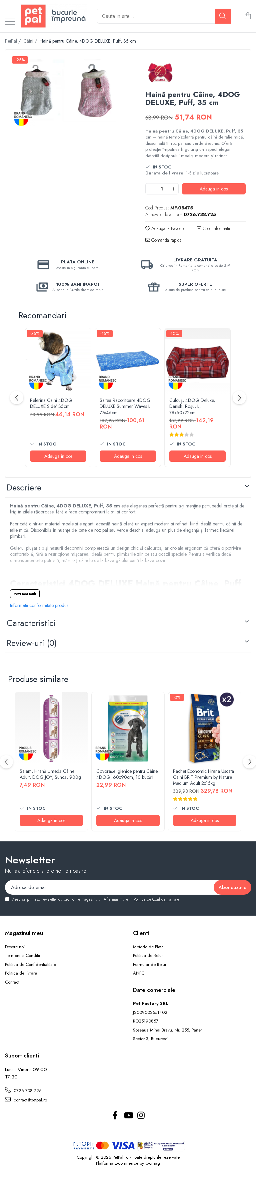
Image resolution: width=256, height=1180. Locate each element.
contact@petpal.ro (29, 1100)
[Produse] (10, 22)
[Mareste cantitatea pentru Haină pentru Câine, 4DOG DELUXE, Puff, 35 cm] (174, 188)
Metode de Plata (148, 947)
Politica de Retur (148, 956)
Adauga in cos (214, 188)
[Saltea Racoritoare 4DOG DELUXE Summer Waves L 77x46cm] (128, 361)
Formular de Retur (149, 965)
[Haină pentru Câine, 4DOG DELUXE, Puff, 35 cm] (69, 92)
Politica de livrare (21, 973)
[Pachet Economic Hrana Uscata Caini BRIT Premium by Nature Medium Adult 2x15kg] (204, 728)
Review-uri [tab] (32, 643)
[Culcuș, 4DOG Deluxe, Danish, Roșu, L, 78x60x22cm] (197, 361)
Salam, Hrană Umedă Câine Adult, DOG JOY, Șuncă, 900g (50, 774)
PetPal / (13, 41)
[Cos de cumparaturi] (247, 16)
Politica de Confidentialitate (156, 899)
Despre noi (15, 947)
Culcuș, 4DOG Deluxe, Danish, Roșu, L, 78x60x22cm (192, 406)
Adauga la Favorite (167, 228)
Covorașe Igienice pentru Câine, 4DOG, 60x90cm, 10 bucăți (127, 774)
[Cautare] (223, 16)
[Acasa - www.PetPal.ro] (53, 16)
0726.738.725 (26, 1090)
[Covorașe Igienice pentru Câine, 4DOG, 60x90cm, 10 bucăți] (128, 728)
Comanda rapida (166, 240)
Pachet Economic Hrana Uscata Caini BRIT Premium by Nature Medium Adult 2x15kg (203, 777)
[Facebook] (115, 1116)
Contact (12, 982)
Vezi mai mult (25, 593)
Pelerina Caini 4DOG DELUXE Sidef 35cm (51, 403)
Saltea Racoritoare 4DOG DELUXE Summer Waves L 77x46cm (125, 406)
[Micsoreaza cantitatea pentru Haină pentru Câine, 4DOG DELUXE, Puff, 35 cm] (150, 188)
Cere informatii (215, 228)
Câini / (30, 41)
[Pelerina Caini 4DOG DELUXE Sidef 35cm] (58, 361)
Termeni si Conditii (22, 956)
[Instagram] (141, 1116)
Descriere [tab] (24, 487)
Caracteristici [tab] (31, 623)
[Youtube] (128, 1116)
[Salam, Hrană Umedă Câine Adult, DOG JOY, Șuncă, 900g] (51, 728)
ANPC (138, 973)
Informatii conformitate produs (39, 605)
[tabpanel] (69, 92)
